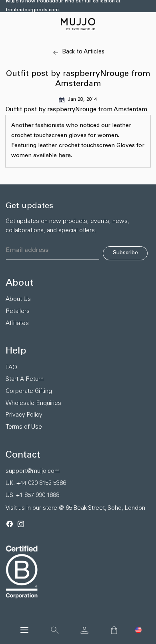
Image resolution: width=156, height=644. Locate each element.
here (64, 156)
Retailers (18, 312)
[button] (138, 630)
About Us (18, 299)
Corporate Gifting (29, 391)
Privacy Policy (24, 415)
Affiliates (17, 324)
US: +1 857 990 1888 (32, 496)
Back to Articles (83, 52)
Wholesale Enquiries (33, 404)
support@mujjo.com (33, 471)
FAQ (11, 368)
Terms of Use (24, 427)
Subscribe (125, 253)
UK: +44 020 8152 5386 (36, 483)
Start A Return (25, 379)
